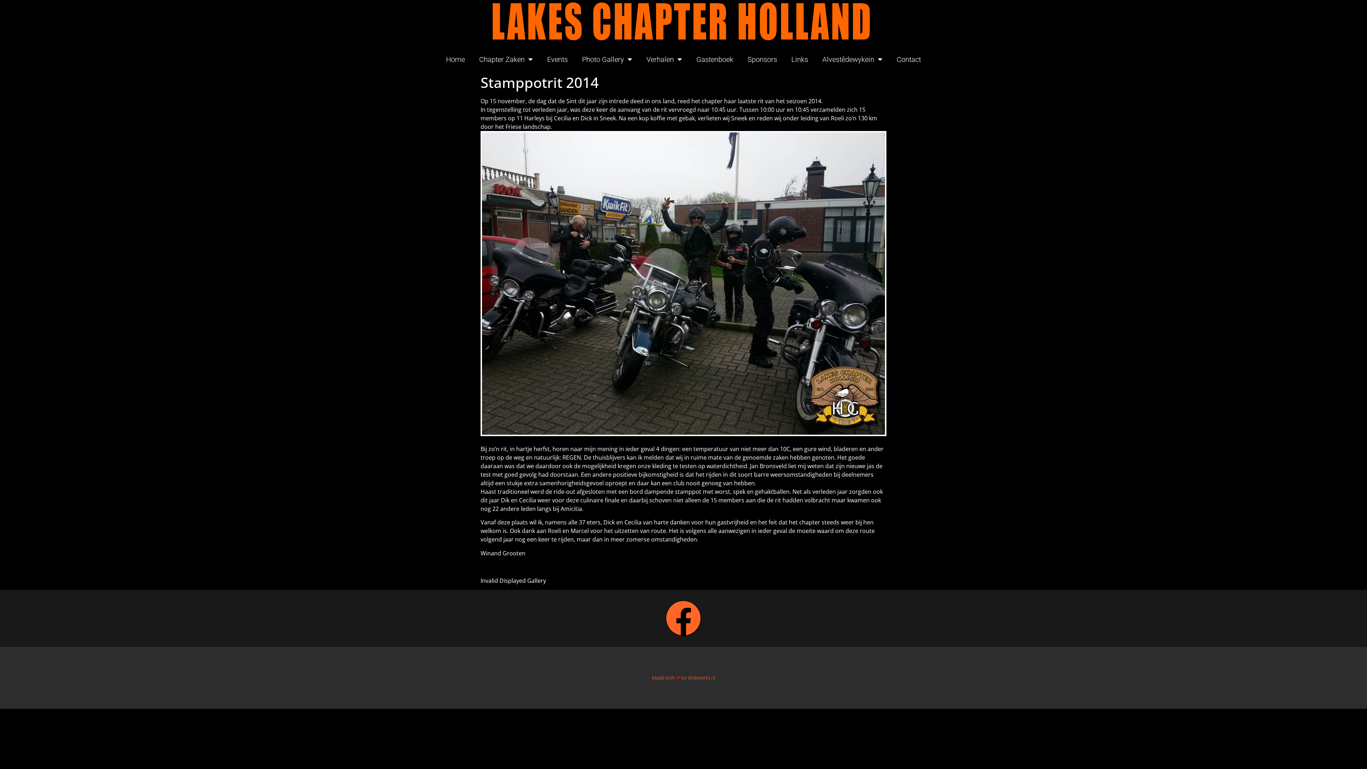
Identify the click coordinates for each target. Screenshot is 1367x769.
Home (455, 59)
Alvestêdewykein (848, 59)
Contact (909, 59)
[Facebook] (683, 618)
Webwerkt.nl (701, 678)
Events (557, 59)
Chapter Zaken (502, 59)
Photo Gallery (603, 59)
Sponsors (762, 59)
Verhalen (660, 59)
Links (799, 59)
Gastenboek (714, 59)
